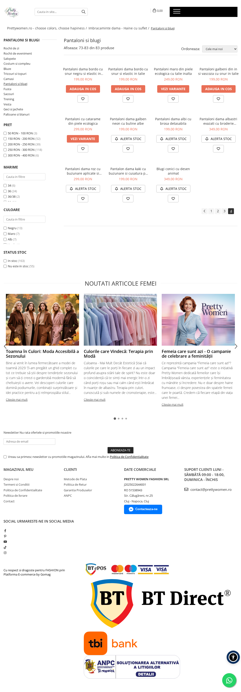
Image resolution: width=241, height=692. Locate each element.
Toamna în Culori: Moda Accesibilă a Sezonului (42, 353)
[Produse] (177, 12)
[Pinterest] (5, 536)
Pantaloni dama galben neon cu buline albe (128, 121)
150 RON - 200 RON (21, 138)
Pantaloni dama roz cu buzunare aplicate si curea (82, 171)
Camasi (9, 79)
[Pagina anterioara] (204, 211)
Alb (10, 239)
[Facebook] (5, 530)
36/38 (12, 196)
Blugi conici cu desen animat (173, 171)
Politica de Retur (75, 484)
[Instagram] (5, 553)
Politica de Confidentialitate (129, 457)
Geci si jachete (13, 109)
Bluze (7, 69)
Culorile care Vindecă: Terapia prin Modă (118, 353)
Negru (12, 228)
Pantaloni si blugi (15, 84)
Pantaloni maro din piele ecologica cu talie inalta (173, 71)
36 (9, 191)
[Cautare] (83, 12)
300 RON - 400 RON (21, 155)
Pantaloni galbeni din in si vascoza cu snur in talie (218, 71)
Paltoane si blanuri (16, 114)
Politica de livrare (15, 495)
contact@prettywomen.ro (210, 489)
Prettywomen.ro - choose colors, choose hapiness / (47, 28)
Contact (9, 501)
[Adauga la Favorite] (82, 99)
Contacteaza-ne (146, 509)
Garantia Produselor (78, 490)
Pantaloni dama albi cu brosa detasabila (173, 121)
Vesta (7, 104)
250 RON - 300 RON (21, 150)
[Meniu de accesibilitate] (233, 657)
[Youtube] (5, 542)
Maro (11, 234)
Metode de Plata (75, 479)
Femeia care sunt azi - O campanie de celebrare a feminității (196, 353)
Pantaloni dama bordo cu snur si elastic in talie (128, 71)
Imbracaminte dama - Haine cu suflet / (119, 28)
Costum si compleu (17, 63)
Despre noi (11, 479)
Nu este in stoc (18, 266)
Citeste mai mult (17, 399)
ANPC (68, 495)
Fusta (7, 89)
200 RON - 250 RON (21, 144)
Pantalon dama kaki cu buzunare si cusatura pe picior (128, 171)
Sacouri (9, 94)
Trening (9, 99)
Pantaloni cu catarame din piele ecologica (82, 121)
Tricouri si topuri (15, 74)
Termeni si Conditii (16, 484)
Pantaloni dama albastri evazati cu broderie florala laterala (218, 121)
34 (9, 185)
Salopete (10, 58)
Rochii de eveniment (18, 53)
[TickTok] (5, 547)
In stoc (12, 261)
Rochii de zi (11, 48)
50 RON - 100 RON (20, 133)
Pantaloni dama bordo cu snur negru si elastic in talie (83, 71)
